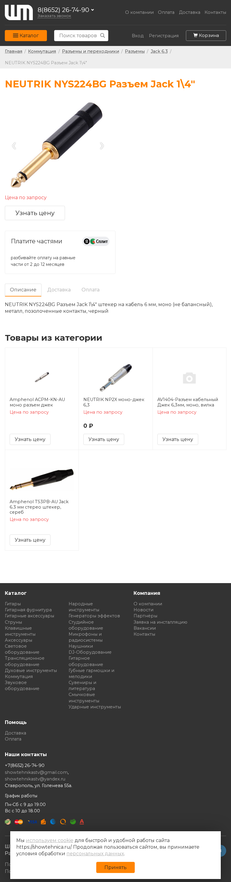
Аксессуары (18, 640)
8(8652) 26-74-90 (63, 10)
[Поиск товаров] (102, 35)
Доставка (189, 12)
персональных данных (95, 853)
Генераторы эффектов (94, 616)
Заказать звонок (54, 16)
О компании (139, 12)
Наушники (81, 646)
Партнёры (145, 616)
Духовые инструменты (31, 670)
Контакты (215, 12)
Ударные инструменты (95, 707)
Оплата (166, 12)
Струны (13, 622)
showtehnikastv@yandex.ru (35, 779)
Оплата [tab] (91, 290)
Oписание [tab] (23, 290)
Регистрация (164, 35)
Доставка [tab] (59, 290)
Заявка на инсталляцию (160, 622)
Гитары (13, 604)
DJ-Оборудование (90, 652)
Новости (143, 610)
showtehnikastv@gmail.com (36, 772)
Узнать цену (35, 213)
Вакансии (145, 628)
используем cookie (49, 840)
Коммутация (19, 676)
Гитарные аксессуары (29, 616)
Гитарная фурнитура (28, 610)
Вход (137, 35)
